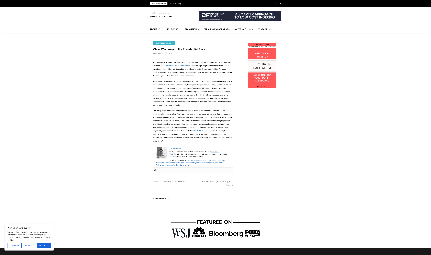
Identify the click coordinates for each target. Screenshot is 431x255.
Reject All (29, 246)
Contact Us (263, 29)
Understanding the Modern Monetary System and (203, 163)
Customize (14, 246)
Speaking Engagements (217, 29)
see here (192, 127)
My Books (172, 29)
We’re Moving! (175, 4)
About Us (155, 29)
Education (191, 29)
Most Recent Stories (163, 43)
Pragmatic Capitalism (161, 16)
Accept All (44, 246)
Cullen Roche (158, 53)
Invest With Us (242, 29)
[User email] (155, 170)
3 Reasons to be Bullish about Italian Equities (170, 182)
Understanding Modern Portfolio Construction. (173, 165)
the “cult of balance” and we (202, 131)
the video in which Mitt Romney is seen (181, 66)
